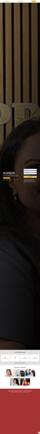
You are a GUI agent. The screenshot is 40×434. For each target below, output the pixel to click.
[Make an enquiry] (38, 432)
